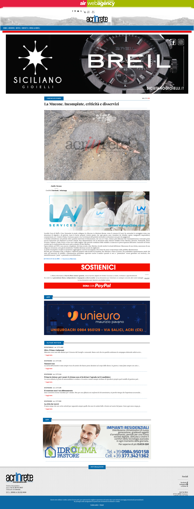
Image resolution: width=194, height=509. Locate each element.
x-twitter (184, 486)
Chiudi (102, 505)
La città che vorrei (51, 404)
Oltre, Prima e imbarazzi (54, 350)
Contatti (25, 28)
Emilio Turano (56, 186)
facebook (184, 482)
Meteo (18, 28)
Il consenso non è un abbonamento (58, 391)
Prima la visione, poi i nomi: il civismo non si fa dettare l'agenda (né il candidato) (77, 377)
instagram (183, 484)
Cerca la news (34, 28)
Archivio (11, 28)
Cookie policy (94, 505)
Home (5, 28)
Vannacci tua (49, 364)
